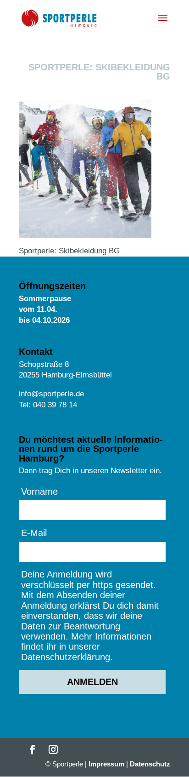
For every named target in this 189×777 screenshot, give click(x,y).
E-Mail (34, 533)
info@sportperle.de (51, 393)
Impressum (106, 764)
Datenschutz (150, 764)
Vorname (39, 491)
